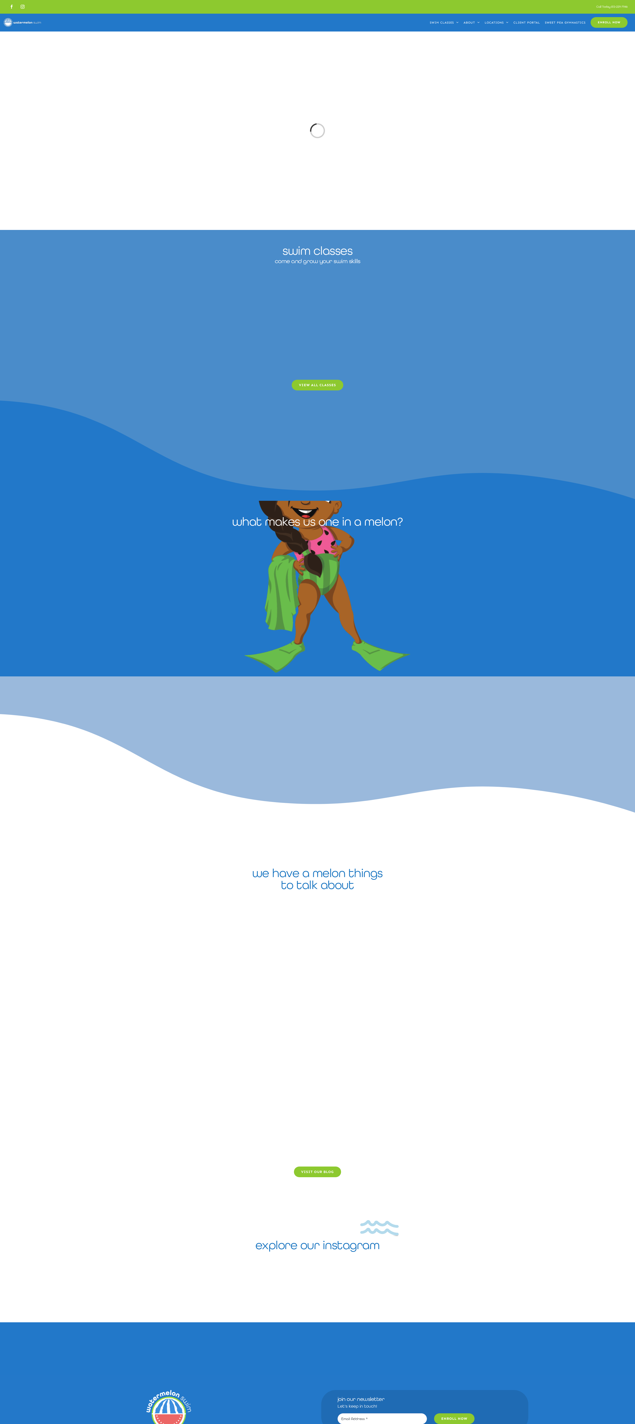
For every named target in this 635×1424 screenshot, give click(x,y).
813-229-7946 (619, 6)
